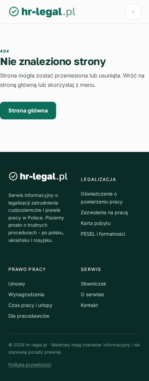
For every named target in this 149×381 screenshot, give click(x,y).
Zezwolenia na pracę (104, 212)
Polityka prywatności (29, 364)
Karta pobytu (96, 223)
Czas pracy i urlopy (30, 305)
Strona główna (28, 110)
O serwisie (92, 294)
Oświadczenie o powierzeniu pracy (102, 198)
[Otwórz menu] (133, 11)
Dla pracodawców (28, 316)
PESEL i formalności (103, 234)
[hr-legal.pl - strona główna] (42, 12)
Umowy (16, 284)
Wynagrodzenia (26, 294)
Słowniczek (93, 284)
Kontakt (89, 305)
